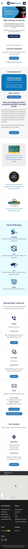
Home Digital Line (5, 516)
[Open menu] (2, 3)
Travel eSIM (4, 530)
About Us (17, 530)
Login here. (19, 62)
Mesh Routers (4, 514)
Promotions (4, 512)
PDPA (16, 516)
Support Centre (18, 509)
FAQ (16, 514)
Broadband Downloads (20, 519)
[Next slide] (23, 15)
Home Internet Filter (6, 519)
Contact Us (17, 512)
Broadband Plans (5, 509)
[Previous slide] (4, 15)
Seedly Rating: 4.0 (11, 45)
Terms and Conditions (20, 521)
